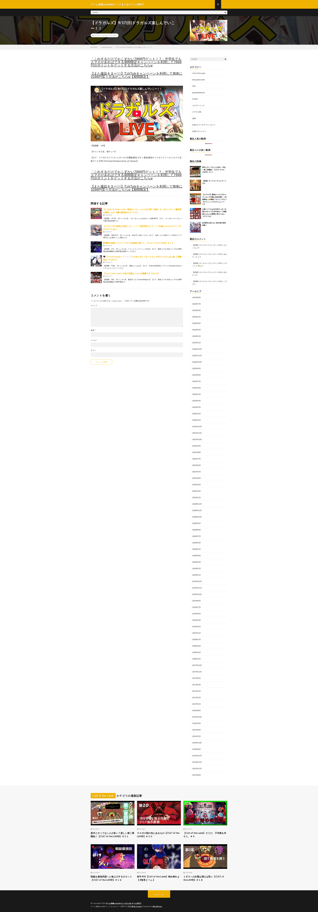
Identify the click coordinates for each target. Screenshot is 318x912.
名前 (93, 330)
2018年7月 (196, 639)
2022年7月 (196, 381)
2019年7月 (196, 607)
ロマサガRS (196, 112)
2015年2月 (196, 736)
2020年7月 (196, 536)
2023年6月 (196, 310)
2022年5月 (196, 394)
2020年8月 (196, 530)
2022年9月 (196, 368)
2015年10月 (197, 717)
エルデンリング (198, 105)
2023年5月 (196, 317)
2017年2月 (196, 697)
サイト (93, 350)
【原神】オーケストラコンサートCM (206, 245)
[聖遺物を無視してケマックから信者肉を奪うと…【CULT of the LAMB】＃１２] (96, 247)
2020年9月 (196, 523)
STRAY (195, 99)
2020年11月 (197, 510)
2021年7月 (196, 459)
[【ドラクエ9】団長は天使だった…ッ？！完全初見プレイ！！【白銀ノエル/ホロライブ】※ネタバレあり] (96, 230)
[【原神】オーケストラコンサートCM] (195, 185)
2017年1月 (196, 704)
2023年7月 (196, 304)
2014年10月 (197, 743)
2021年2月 (196, 491)
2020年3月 (196, 562)
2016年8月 (196, 710)
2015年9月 (196, 723)
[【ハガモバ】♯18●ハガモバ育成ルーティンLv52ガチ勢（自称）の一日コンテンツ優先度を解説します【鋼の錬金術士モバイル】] (96, 213)
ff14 (194, 86)
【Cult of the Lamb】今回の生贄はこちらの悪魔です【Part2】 (131, 273)
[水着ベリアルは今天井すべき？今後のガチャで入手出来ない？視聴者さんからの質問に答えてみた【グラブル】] (195, 213)
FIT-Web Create (135, 906)
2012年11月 (197, 768)
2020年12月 (197, 504)
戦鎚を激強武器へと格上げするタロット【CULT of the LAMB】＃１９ (111, 878)
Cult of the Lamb (110, 35)
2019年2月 (196, 626)
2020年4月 (196, 555)
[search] (225, 12)
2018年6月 (196, 646)
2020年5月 (196, 549)
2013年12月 (197, 756)
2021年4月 (196, 478)
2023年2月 (196, 336)
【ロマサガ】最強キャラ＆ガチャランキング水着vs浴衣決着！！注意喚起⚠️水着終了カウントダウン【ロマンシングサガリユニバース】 (214, 199)
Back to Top (159, 895)
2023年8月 (196, 297)
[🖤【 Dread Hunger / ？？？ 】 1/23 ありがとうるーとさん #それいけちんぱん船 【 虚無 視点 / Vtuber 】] (96, 260)
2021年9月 (196, 446)
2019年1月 (196, 633)
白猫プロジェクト (199, 131)
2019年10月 (197, 594)
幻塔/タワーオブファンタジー (204, 125)
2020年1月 (196, 575)
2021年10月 (197, 439)
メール (94, 340)
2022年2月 (196, 414)
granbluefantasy (198, 92)
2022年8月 (196, 375)
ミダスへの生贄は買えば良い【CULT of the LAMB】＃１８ (203, 878)
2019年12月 (197, 581)
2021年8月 (196, 452)
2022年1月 (196, 420)
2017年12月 (197, 665)
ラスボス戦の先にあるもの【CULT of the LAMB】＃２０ (158, 835)
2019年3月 (196, 620)
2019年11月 (197, 588)
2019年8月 (196, 601)
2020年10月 (197, 517)
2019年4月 (196, 614)
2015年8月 (196, 730)
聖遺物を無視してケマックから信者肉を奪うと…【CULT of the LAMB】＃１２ (138, 243)
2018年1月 (196, 659)
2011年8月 (196, 775)
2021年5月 (196, 472)
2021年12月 (197, 426)
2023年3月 (196, 330)
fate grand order (198, 80)
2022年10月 (197, 362)
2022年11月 (197, 355)
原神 (194, 118)
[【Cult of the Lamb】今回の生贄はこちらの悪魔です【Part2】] (96, 277)
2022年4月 (196, 401)
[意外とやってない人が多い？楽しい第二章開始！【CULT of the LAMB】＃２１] (195, 171)
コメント (94, 305)
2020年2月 (196, 568)
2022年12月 (197, 349)
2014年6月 (196, 749)
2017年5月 (196, 691)
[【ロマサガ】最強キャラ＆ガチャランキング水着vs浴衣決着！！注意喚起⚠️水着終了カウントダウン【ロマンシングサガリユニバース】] (195, 199)
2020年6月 (196, 543)
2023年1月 (196, 343)
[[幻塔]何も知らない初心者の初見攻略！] (195, 227)
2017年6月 (196, 685)
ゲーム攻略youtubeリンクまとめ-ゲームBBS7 (123, 903)
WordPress (157, 906)
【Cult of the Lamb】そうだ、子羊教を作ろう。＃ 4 (204, 835)
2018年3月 (196, 652)
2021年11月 (197, 433)
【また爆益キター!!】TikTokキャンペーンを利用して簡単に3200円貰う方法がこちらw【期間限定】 (136, 75)
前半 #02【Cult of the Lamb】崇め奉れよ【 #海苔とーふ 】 (158, 878)
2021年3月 (196, 484)
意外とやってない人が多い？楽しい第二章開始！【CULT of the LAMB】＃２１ (214, 169)
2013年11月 (197, 762)
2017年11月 (197, 672)
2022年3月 (196, 407)
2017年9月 (196, 678)
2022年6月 (196, 388)
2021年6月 (196, 465)
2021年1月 (196, 497)
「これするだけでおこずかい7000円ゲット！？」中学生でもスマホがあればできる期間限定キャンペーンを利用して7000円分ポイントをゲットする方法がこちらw (136, 62)
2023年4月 (196, 323)
